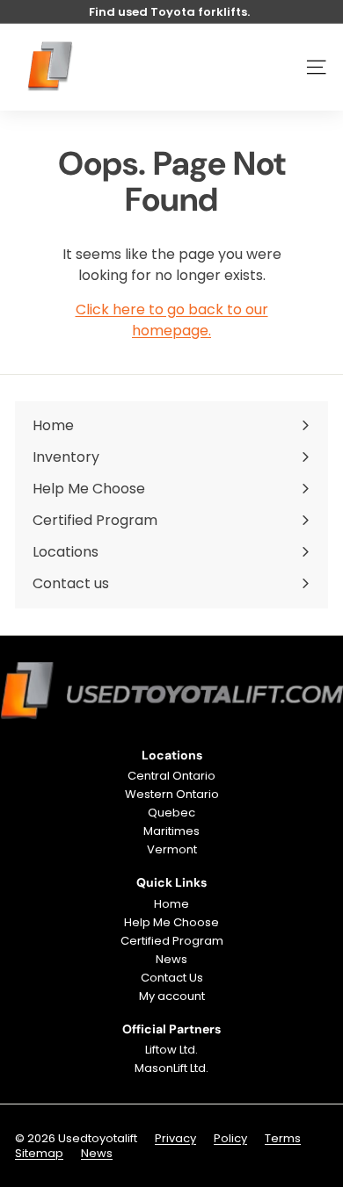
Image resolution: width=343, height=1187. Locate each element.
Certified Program (171, 940)
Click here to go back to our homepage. (172, 320)
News (171, 959)
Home (171, 904)
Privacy (175, 1138)
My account (172, 996)
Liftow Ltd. (171, 1049)
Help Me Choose (171, 922)
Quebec (171, 812)
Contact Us (172, 977)
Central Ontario (171, 775)
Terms (283, 1138)
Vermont (172, 849)
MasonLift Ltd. (171, 1068)
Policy (230, 1138)
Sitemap (39, 1153)
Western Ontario (172, 794)
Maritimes (171, 831)
